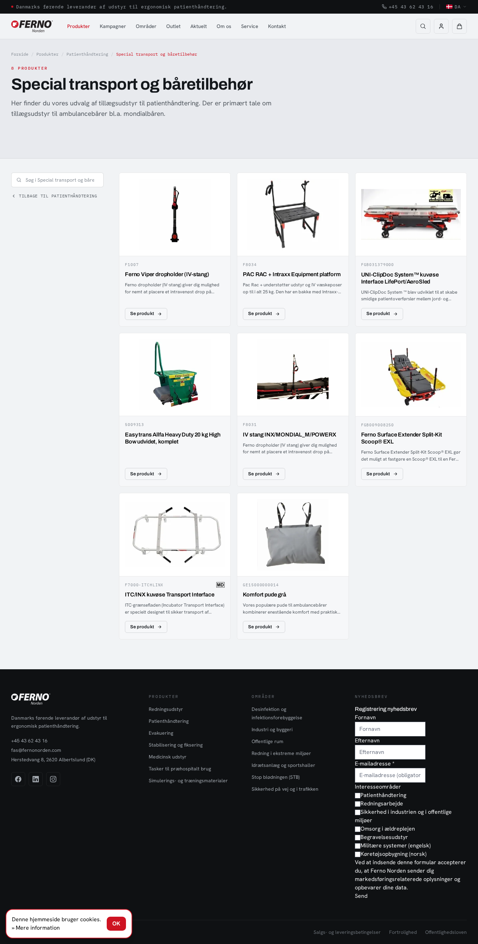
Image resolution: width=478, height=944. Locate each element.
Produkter (78, 26)
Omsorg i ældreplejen (387, 828)
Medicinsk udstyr (168, 757)
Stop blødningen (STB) (276, 777)
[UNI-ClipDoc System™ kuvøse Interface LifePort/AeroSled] (411, 249)
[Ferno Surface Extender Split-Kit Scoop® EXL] (411, 410)
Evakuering (161, 733)
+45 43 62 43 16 (411, 6)
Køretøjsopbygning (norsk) (393, 854)
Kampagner (113, 26)
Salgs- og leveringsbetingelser (347, 932)
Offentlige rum (267, 741)
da (458, 6)
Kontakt (277, 26)
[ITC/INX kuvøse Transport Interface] (174, 566)
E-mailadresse (374, 763)
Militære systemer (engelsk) (395, 845)
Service (249, 26)
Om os (224, 26)
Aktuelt (198, 26)
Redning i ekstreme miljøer (281, 753)
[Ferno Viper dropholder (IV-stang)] (174, 249)
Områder (146, 26)
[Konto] (441, 26)
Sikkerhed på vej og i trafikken (285, 789)
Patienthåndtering (87, 54)
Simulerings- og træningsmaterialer (188, 780)
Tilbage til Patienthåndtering (58, 195)
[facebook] (18, 779)
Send (361, 896)
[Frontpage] (32, 26)
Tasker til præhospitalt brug (180, 768)
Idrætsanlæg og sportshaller (283, 765)
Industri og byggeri (272, 729)
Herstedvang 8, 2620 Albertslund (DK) (53, 759)
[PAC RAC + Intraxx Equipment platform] (292, 249)
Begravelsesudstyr (384, 837)
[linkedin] (36, 779)
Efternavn (367, 740)
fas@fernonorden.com (36, 750)
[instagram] (53, 779)
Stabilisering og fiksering (176, 745)
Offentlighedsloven (446, 932)
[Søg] (423, 26)
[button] (459, 26)
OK (116, 923)
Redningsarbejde (381, 803)
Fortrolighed (403, 932)
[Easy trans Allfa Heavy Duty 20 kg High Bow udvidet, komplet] (174, 410)
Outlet (173, 26)
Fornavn (365, 717)
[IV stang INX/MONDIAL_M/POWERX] (292, 410)
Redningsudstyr (166, 709)
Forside (19, 54)
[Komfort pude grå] (292, 566)
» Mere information (36, 927)
